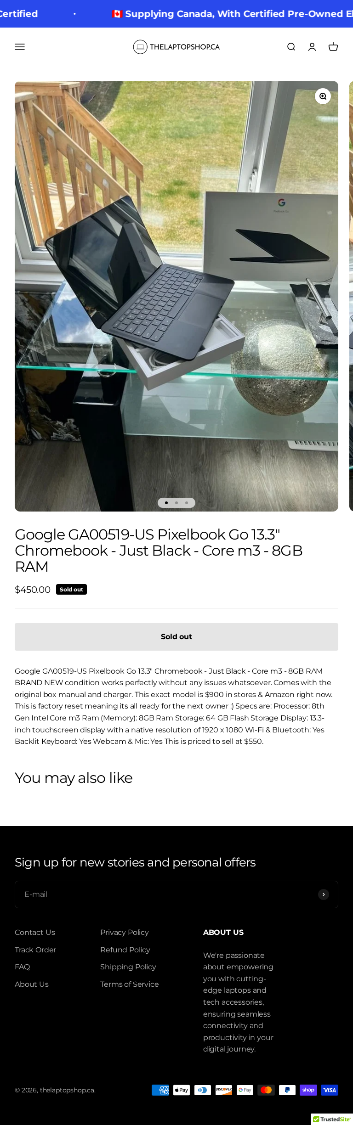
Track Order (35, 949)
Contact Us (35, 932)
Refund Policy (125, 949)
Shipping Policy (128, 966)
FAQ (22, 966)
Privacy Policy (124, 932)
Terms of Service (129, 984)
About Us (32, 984)
